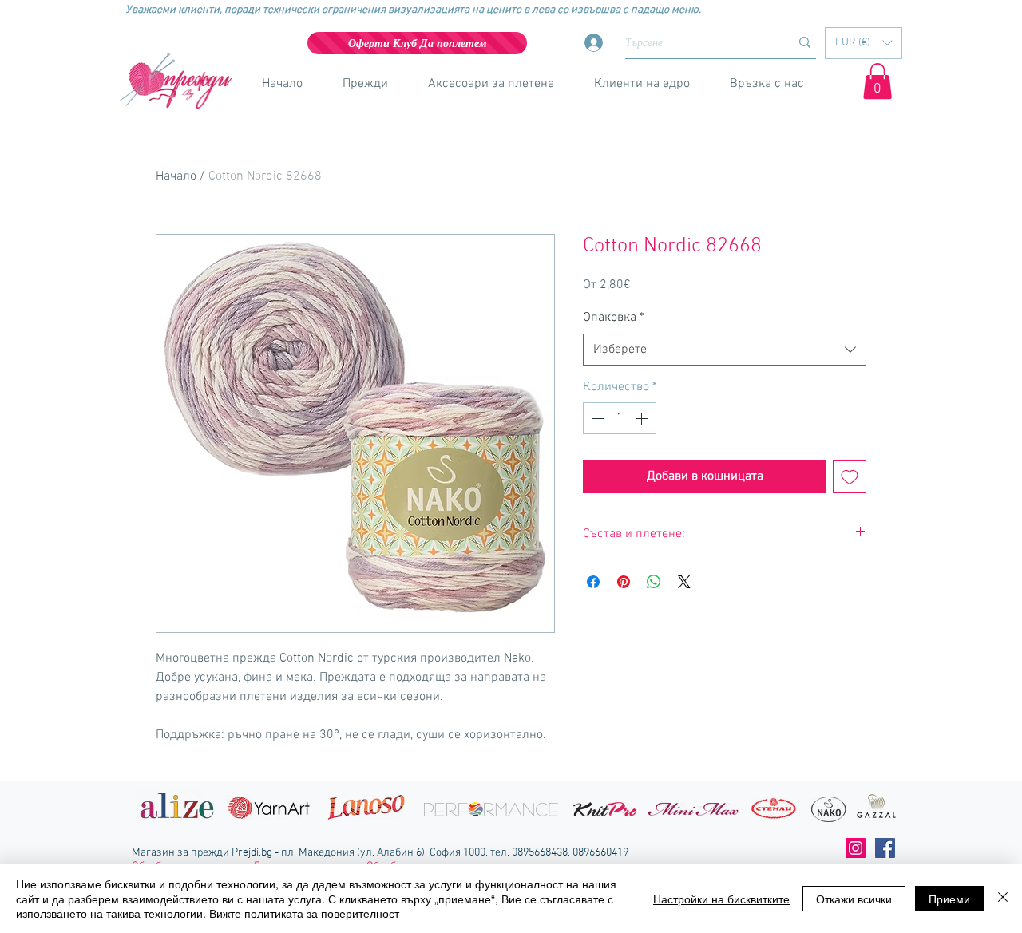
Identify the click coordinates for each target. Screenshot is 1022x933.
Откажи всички (854, 899)
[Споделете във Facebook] (593, 581)
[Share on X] (684, 581)
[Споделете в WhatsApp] (654, 581)
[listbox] (863, 43)
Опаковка (613, 318)
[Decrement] (596, 418)
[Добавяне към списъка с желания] (849, 476)
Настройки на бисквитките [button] (721, 899)
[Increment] (643, 418)
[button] (863, 43)
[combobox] (724, 350)
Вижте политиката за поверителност (304, 913)
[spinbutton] (620, 418)
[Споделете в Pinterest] (623, 581)
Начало (176, 176)
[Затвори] (1002, 898)
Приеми (949, 899)
